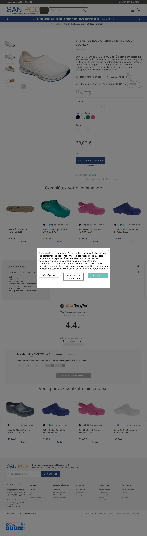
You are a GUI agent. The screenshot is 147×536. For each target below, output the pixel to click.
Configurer (49, 275)
